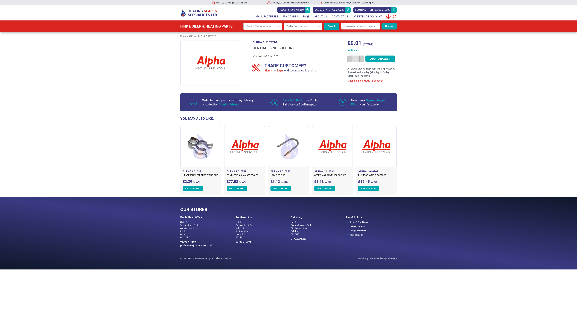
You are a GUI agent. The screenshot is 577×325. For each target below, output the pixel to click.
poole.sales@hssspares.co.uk (196, 245)
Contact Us (340, 16)
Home (183, 36)
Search (332, 26)
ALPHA (192, 36)
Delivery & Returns (358, 226)
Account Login (356, 235)
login (280, 70)
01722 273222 (298, 238)
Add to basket (380, 58)
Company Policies (358, 230)
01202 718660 (188, 241)
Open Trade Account (367, 16)
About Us (320, 16)
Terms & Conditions (359, 222)
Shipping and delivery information (365, 80)
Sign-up (268, 70)
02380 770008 (243, 241)
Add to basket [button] (193, 188)
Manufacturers (267, 16)
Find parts (290, 16)
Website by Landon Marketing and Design (377, 258)
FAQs (306, 16)
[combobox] (262, 26)
